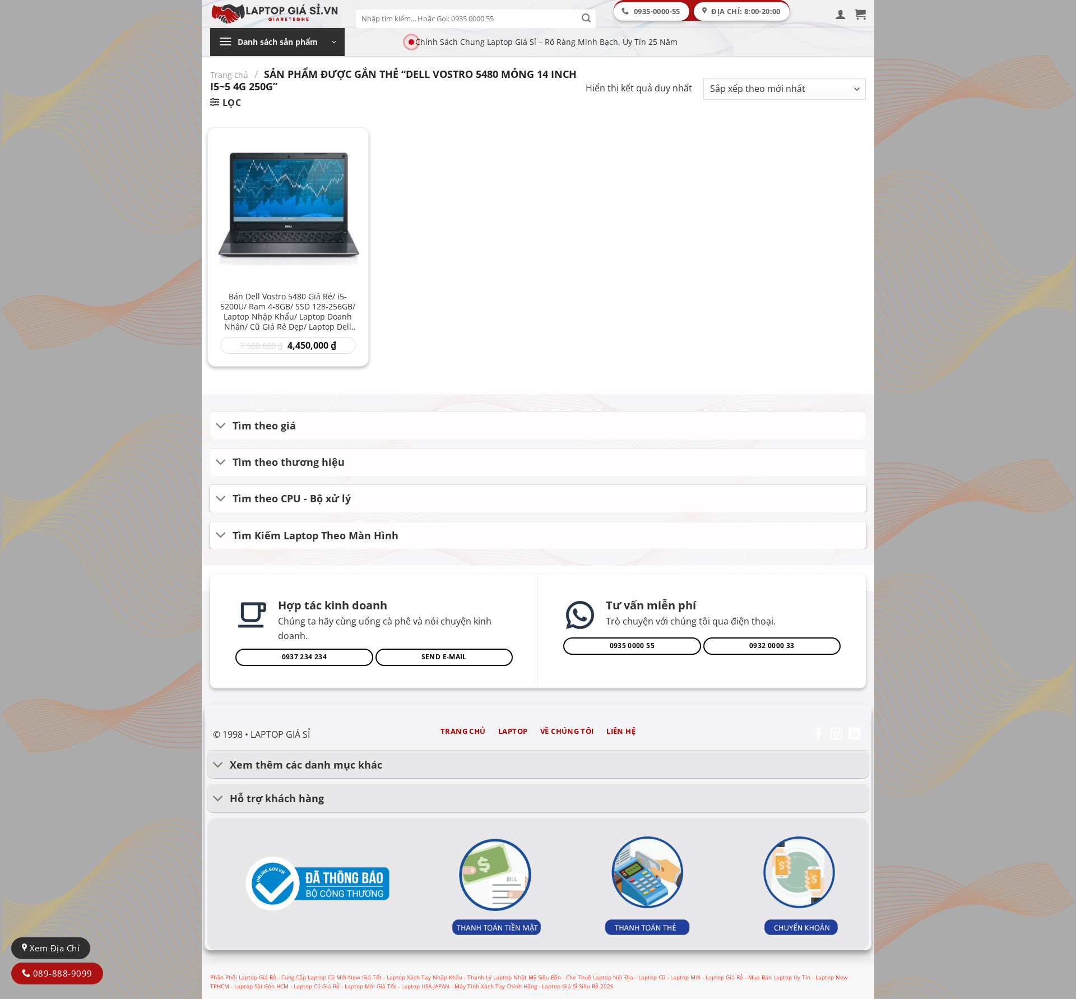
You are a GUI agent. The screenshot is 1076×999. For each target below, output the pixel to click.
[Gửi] (586, 19)
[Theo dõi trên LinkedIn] (854, 734)
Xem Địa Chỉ (53, 948)
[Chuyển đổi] (221, 426)
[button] (840, 14)
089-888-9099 (61, 973)
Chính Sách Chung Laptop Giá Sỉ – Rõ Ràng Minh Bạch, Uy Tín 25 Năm (546, 41)
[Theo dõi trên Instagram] (836, 734)
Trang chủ (229, 75)
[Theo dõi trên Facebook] (818, 734)
